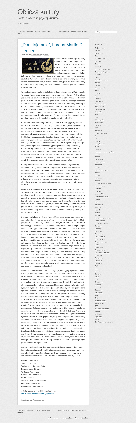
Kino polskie (98, 165)
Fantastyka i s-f (99, 112)
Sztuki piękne (99, 290)
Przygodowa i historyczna (102, 253)
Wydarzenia (98, 314)
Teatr (96, 295)
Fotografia (98, 125)
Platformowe (99, 234)
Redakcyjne (98, 261)
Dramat (97, 96)
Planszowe (98, 231)
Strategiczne (99, 282)
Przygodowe (98, 255)
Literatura (98, 189)
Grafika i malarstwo (101, 133)
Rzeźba (97, 271)
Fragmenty (98, 131)
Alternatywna (99, 53)
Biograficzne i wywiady (102, 80)
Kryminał (98, 181)
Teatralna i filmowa (100, 301)
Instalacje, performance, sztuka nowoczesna (104, 153)
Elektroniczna (99, 101)
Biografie (97, 83)
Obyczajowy (98, 226)
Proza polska (99, 247)
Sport (96, 279)
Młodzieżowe (99, 205)
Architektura (98, 61)
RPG (96, 269)
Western (97, 311)
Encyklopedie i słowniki (102, 104)
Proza (97, 245)
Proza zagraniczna (39, 400)
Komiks (97, 173)
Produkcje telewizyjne (101, 242)
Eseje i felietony (100, 107)
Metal (96, 202)
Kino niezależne (100, 162)
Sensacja (98, 274)
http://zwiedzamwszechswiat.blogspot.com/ (37, 393)
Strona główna (23, 23)
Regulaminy (98, 263)
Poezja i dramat (100, 237)
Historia (97, 141)
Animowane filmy (100, 59)
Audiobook (98, 75)
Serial (97, 277)
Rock (96, 266)
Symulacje (98, 285)
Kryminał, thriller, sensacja (103, 183)
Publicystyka (99, 258)
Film (96, 115)
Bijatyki (97, 77)
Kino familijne (99, 159)
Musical (97, 210)
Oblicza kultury (38, 11)
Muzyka (97, 213)
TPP (96, 306)
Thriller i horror (99, 303)
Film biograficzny (100, 120)
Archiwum (98, 64)
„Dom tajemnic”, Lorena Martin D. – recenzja (52, 47)
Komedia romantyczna (102, 170)
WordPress (69, 418)
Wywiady (97, 319)
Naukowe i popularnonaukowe (104, 218)
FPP (96, 128)
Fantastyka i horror (100, 109)
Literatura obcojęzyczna (102, 197)
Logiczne (97, 199)
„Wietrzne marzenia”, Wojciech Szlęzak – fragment (73, 31)
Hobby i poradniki (100, 144)
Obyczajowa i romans (101, 223)
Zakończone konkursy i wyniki (104, 322)
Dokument (98, 93)
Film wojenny (99, 123)
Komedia (98, 167)
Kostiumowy (98, 178)
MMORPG (98, 207)
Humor (97, 147)
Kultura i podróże (100, 186)
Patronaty (98, 229)
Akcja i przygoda (100, 48)
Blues (96, 91)
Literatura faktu (99, 194)
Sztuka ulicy (98, 287)
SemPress (85, 418)
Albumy (97, 51)
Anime (97, 56)
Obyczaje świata (100, 221)
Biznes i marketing (100, 88)
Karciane (97, 157)
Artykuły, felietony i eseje (102, 69)
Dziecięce (98, 99)
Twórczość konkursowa (102, 309)
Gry (96, 136)
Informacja (98, 149)
